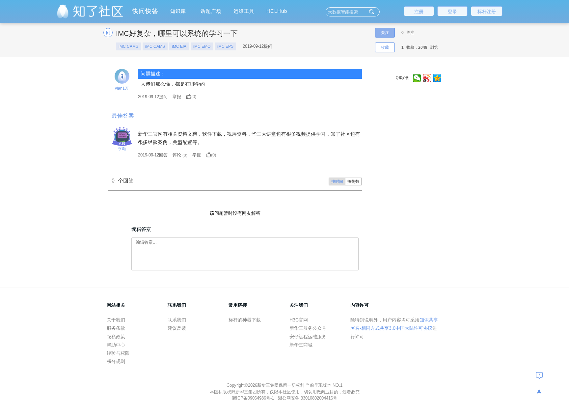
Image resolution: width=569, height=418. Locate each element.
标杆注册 (486, 11)
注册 (418, 11)
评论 (177, 155)
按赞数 (353, 181)
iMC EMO (201, 46)
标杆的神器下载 (245, 319)
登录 (452, 11)
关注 (385, 32)
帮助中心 (116, 345)
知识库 (178, 11)
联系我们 (177, 319)
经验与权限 (118, 353)
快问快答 (145, 11)
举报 (177, 96)
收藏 (385, 47)
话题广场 (211, 11)
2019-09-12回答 (153, 155)
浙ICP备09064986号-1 (253, 398)
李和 (122, 149)
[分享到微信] (417, 78)
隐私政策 (116, 336)
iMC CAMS (128, 46)
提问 (153, 96)
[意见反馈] (539, 375)
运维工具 (244, 11)
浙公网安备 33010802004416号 (307, 398)
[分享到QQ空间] (437, 78)
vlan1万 (122, 88)
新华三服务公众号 (307, 328)
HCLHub (276, 11)
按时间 (337, 181)
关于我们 (116, 319)
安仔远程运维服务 (307, 336)
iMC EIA (179, 46)
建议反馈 (177, 328)
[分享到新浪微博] (427, 78)
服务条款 (116, 328)
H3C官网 (298, 319)
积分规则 (116, 361)
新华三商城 (300, 345)
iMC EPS (225, 46)
